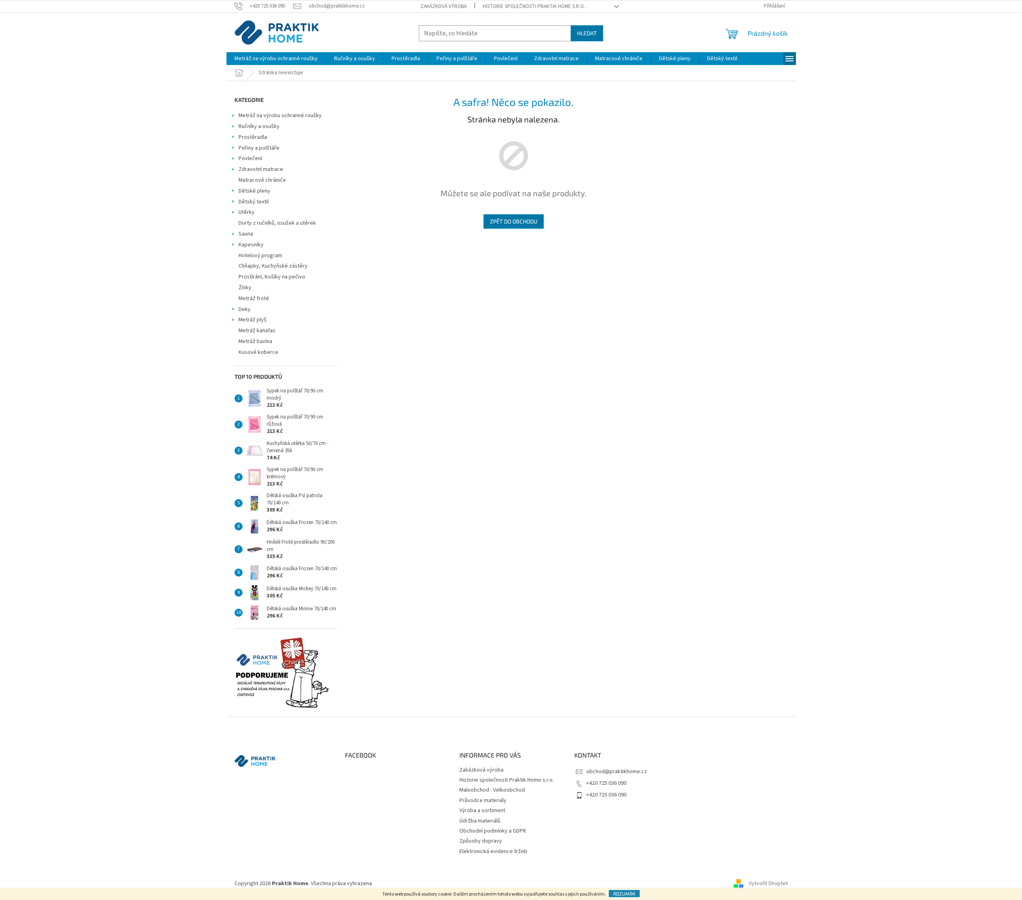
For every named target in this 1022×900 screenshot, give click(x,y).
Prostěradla (253, 137)
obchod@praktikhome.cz (616, 772)
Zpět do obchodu (513, 221)
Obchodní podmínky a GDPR (492, 831)
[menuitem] (276, 58)
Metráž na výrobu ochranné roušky (280, 116)
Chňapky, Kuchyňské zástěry (273, 266)
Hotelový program (260, 256)
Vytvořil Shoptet (768, 884)
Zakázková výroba (443, 6)
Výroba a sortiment (482, 811)
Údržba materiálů (479, 821)
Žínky (245, 288)
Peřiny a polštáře (259, 148)
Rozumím (624, 893)
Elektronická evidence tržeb (493, 851)
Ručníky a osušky (259, 126)
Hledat (587, 33)
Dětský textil (254, 202)
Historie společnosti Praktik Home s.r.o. (534, 6)
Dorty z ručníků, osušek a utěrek (277, 223)
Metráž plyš (253, 320)
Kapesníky (251, 245)
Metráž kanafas (257, 331)
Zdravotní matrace (261, 169)
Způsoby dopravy (480, 841)
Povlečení (250, 158)
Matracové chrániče (262, 180)
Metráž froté (254, 299)
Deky (245, 309)
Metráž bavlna (256, 341)
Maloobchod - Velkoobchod (492, 790)
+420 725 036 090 (606, 783)
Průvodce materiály (482, 800)
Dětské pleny (254, 191)
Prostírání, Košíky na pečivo (272, 277)
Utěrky (247, 212)
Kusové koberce (258, 352)
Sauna (246, 234)
